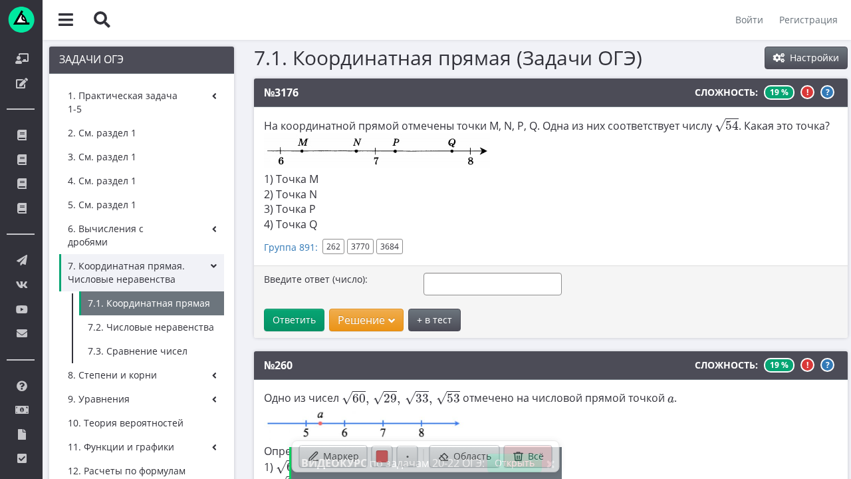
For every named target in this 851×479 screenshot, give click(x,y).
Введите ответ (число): (316, 279)
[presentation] (727, 124)
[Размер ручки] (407, 456)
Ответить (294, 319)
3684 (389, 246)
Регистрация (808, 19)
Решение (361, 320)
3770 (360, 246)
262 (333, 246)
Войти (749, 19)
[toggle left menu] (65, 20)
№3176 (281, 92)
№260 (278, 365)
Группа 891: (291, 247)
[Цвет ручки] (382, 456)
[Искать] (101, 20)
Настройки (813, 57)
